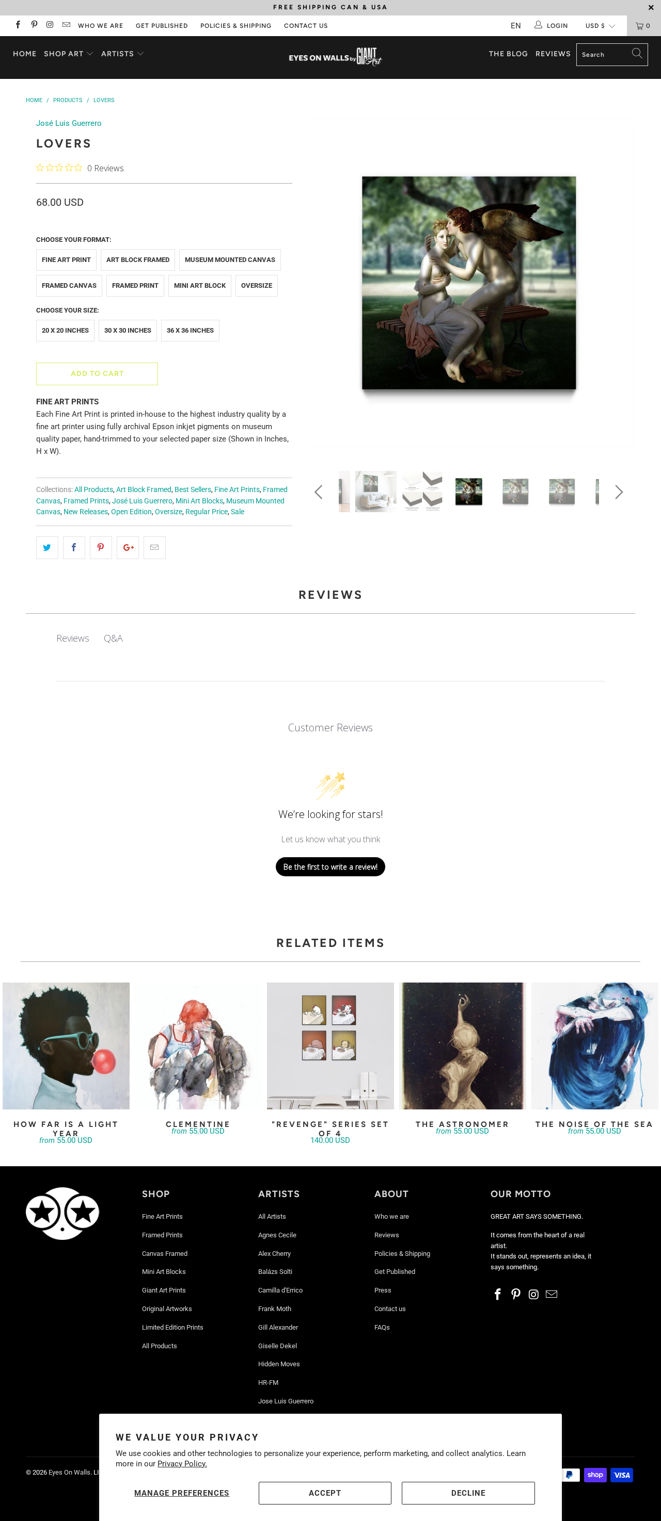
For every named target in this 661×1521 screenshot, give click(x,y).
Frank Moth (274, 1309)
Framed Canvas (69, 285)
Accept (325, 1493)
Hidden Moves (279, 1364)
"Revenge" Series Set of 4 (330, 1046)
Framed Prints (86, 501)
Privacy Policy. (182, 1463)
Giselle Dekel (277, 1346)
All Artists (272, 1216)
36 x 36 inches (190, 330)
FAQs (382, 1327)
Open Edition (131, 512)
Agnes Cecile (277, 1235)
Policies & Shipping (236, 25)
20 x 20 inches (65, 330)
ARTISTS (118, 54)
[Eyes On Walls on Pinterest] (33, 25)
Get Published (162, 25)
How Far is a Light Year (66, 1046)
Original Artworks (167, 1309)
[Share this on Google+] (128, 547)
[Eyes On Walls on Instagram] (49, 25)
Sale (237, 512)
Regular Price (206, 512)
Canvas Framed (164, 1253)
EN (516, 25)
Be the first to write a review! (330, 867)
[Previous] (320, 286)
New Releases (86, 512)
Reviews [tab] (72, 638)
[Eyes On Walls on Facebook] (17, 25)
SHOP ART (64, 54)
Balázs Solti (275, 1271)
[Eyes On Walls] (336, 57)
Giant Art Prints (164, 1290)
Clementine (198, 1046)
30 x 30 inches (127, 330)
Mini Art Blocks (199, 501)
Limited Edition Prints (172, 1327)
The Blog (508, 54)
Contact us (306, 25)
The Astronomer (462, 1046)
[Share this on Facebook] (74, 547)
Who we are (100, 25)
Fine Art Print (66, 260)
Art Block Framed (137, 260)
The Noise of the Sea (594, 1046)
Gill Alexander (278, 1327)
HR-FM (268, 1382)
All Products (93, 489)
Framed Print (135, 285)
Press (382, 1290)
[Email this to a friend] (155, 547)
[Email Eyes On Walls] (65, 25)
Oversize (256, 285)
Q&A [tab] (113, 638)
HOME (25, 54)
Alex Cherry (274, 1253)
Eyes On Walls (69, 1472)
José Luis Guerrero (69, 123)
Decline (468, 1493)
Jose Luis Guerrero (285, 1401)
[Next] (617, 286)
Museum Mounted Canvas (230, 260)
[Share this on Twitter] (47, 547)
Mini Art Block (200, 285)
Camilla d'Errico (280, 1290)
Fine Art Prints (237, 489)
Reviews (553, 54)
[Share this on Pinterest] (101, 547)
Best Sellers (193, 489)
